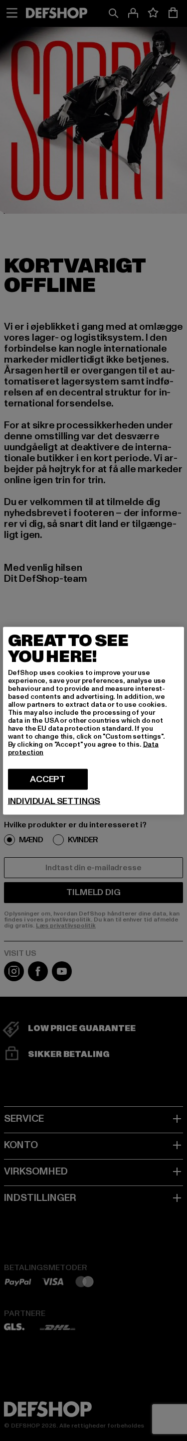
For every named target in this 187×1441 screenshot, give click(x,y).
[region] (94, 720)
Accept (47, 779)
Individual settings (54, 800)
